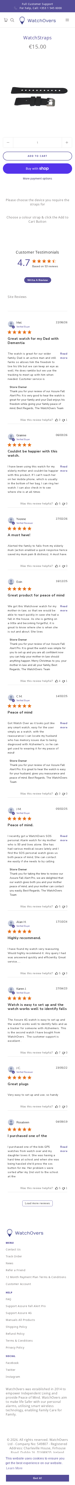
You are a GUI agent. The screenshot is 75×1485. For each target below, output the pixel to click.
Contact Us (13, 1249)
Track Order (14, 1256)
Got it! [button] (37, 1478)
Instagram (13, 1376)
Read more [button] (63, 356)
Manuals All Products (20, 1320)
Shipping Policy (16, 1327)
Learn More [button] (14, 1468)
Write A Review (37, 280)
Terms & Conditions (19, 1340)
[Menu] (67, 20)
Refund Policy (15, 1333)
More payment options (37, 178)
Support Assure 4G (19, 1313)
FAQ (8, 1299)
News (9, 1263)
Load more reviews (37, 1203)
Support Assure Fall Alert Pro (26, 1306)
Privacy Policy (15, 1347)
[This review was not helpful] (63, 420)
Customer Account (18, 1284)
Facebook (12, 1363)
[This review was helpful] (56, 420)
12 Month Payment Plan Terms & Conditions (36, 1277)
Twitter (11, 1370)
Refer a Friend (15, 1270)
